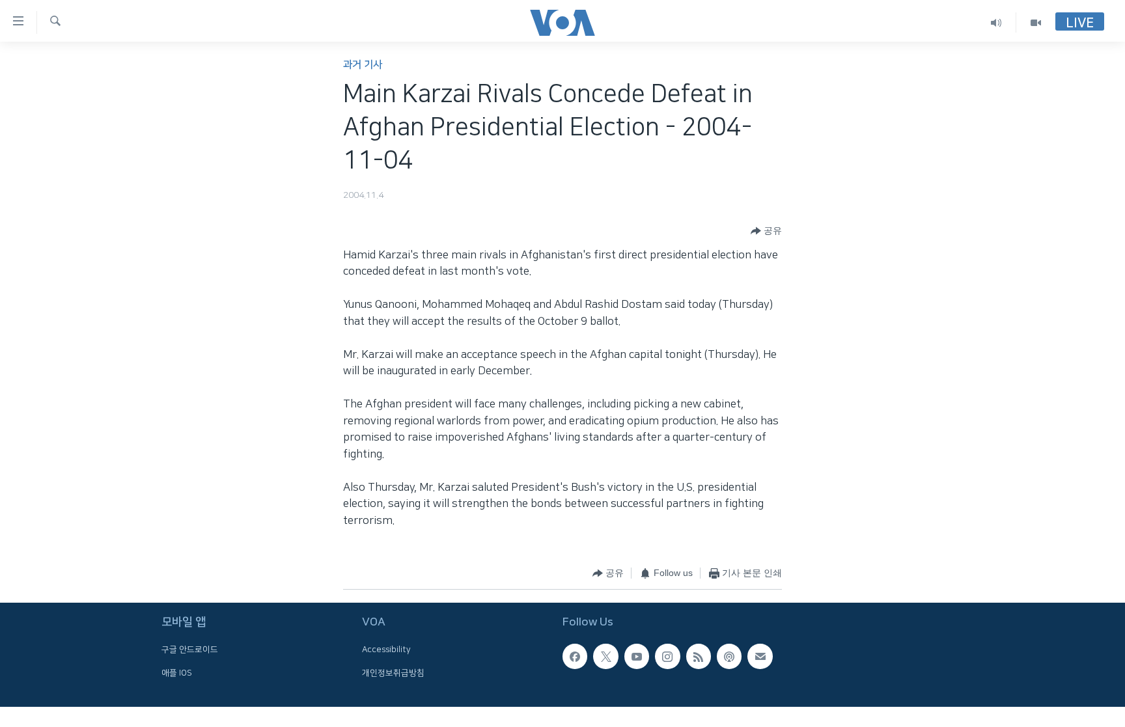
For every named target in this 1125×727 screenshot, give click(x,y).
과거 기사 (362, 64)
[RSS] (698, 656)
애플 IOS (176, 673)
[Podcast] (729, 656)
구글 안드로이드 (189, 649)
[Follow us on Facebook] (574, 656)
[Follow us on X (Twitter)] (605, 656)
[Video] (1035, 22)
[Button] (766, 231)
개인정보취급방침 (393, 673)
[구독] (759, 656)
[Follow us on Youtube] (636, 656)
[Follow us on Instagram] (667, 656)
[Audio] (996, 22)
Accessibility (386, 649)
